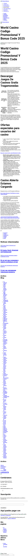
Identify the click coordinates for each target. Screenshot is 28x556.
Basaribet (5, 340)
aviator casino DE (4, 328)
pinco (4, 426)
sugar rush (4, 437)
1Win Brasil (4, 285)
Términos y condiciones (6, 515)
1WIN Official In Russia (5, 294)
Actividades (5, 323)
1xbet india (4, 306)
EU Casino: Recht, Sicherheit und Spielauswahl (9, 251)
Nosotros (5, 16)
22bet (4, 317)
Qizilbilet (5, 430)
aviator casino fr (5, 331)
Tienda (4, 13)
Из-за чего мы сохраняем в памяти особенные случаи (9, 261)
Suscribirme (3, 507)
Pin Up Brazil (4, 422)
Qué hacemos (6, 17)
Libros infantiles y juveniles (3, 467)
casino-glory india (4, 369)
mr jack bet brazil (5, 403)
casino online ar (5, 360)
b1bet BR (5, 339)
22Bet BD (5, 318)
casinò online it (5, 362)
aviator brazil (4, 326)
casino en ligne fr (5, 355)
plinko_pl (5, 429)
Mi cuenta (4, 528)
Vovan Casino (4, 455)
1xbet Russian (5, 316)
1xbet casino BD (4, 303)
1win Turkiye (4, 297)
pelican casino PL (4, 418)
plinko (4, 427)
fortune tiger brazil (5, 380)
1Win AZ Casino (5, 283)
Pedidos (5, 529)
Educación (5, 374)
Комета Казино (5, 457)
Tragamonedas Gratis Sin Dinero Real (11, 217)
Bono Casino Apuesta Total (6, 193)
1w (4, 281)
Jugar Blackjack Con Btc (15, 153)
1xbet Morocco (5, 314)
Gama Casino (4, 383)
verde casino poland (4, 449)
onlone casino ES (4, 413)
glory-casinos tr (5, 385)
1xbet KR (5, 310)
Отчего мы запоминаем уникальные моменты (8, 271)
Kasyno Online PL (5, 388)
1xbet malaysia (5, 312)
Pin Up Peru (4, 424)
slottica (4, 435)
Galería (4, 18)
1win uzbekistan (5, 300)
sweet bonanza (5, 440)
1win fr (4, 290)
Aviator (4, 324)
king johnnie (4, 390)
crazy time (4, 372)
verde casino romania (5, 452)
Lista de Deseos (5, 531)
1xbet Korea (4, 308)
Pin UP (4, 420)
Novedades (5, 15)
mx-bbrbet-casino (4, 406)
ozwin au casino (5, 416)
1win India (4, 292)
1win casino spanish (5, 288)
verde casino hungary (5, 445)
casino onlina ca (5, 358)
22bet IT (5, 319)
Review (4, 432)
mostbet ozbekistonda (6, 396)
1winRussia (5, 301)
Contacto (5, 20)
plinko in (5, 428)
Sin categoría (5, 471)
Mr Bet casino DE (4, 400)
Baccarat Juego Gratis (5, 153)
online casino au (4, 409)
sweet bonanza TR (5, 442)
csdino (4, 373)
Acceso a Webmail (12, 518)
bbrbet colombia (5, 342)
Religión (2, 470)
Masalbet (5, 392)
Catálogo (5, 14)
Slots (4, 434)
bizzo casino (4, 347)
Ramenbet (5, 431)
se (3, 433)
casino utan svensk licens (4, 365)
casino (4, 352)
